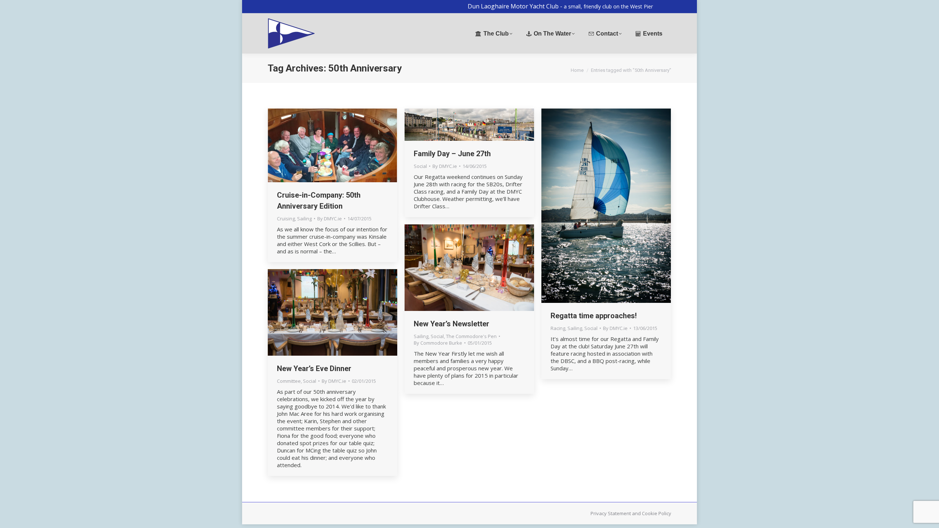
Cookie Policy (656, 513)
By (329, 218)
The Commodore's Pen (471, 336)
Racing (558, 328)
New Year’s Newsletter (451, 323)
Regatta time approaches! (594, 315)
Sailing (304, 218)
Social (420, 166)
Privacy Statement (611, 513)
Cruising (286, 218)
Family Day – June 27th (452, 153)
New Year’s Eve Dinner (314, 368)
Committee (289, 381)
